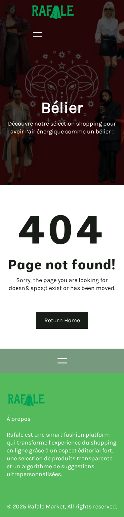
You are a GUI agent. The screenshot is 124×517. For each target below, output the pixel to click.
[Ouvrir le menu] (37, 35)
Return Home (62, 320)
